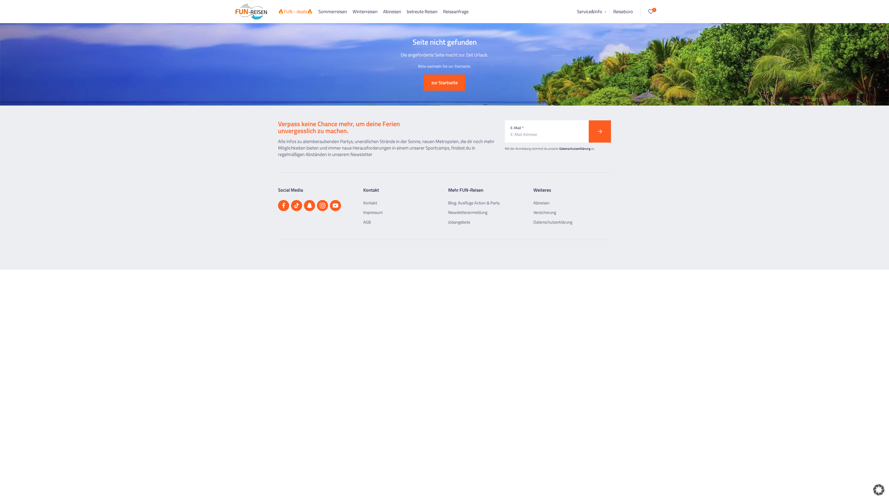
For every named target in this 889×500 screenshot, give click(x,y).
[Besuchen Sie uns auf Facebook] (283, 205)
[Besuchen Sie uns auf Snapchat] (309, 205)
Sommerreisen (332, 11)
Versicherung (544, 212)
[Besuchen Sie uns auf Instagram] (322, 205)
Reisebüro (623, 11)
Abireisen (392, 11)
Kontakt (370, 203)
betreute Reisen (422, 11)
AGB (367, 222)
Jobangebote (459, 222)
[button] (879, 490)
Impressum (373, 212)
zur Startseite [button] (444, 82)
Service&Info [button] (590, 11)
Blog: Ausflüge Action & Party (474, 203)
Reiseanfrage (456, 11)
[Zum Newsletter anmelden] (600, 131)
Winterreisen (365, 11)
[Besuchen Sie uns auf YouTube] (335, 205)
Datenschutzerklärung (574, 148)
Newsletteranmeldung (467, 212)
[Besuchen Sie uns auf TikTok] (296, 205)
